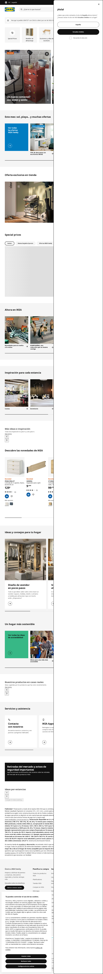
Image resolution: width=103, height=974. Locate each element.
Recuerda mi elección (80, 38)
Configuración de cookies (26, 966)
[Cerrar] (99, 4)
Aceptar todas (26, 956)
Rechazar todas (26, 961)
